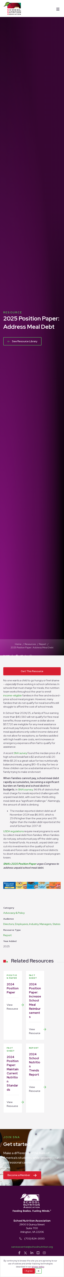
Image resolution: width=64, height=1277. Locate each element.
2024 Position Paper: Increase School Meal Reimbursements (35, 1000)
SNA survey (20, 753)
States (56, 924)
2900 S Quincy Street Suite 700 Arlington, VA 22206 (32, 1228)
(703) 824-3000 (34, 1238)
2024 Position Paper (13, 988)
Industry (33, 924)
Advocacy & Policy (14, 913)
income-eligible (12, 695)
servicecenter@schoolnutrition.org (32, 1247)
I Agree (29, 1270)
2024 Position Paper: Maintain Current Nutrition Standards (13, 1073)
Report (7, 935)
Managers (45, 924)
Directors (8, 924)
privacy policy (38, 1266)
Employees (21, 924)
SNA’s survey (25, 789)
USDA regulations (13, 831)
